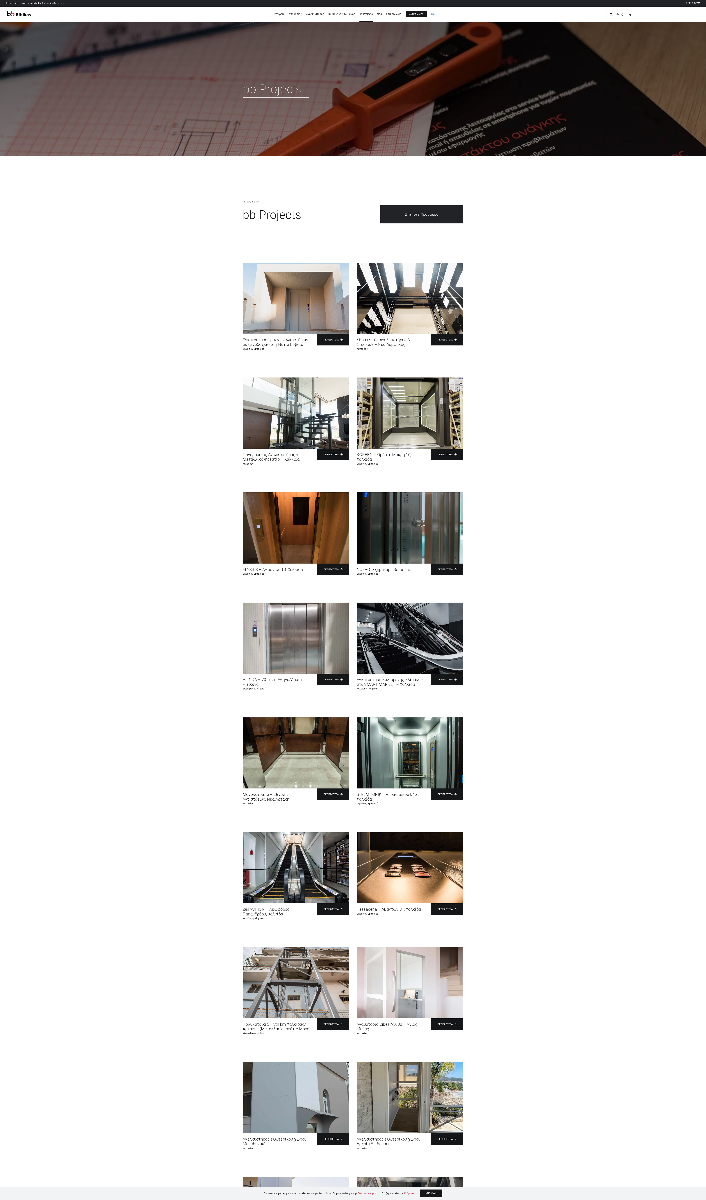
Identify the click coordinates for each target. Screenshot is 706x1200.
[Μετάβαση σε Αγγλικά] (432, 14)
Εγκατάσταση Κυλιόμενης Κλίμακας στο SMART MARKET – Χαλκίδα (390, 682)
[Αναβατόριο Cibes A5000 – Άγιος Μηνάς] (410, 948)
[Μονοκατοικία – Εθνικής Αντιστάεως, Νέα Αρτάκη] (296, 719)
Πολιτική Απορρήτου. (369, 1193)
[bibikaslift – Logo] (19, 13)
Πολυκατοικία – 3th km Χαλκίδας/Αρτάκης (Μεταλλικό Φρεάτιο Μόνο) (277, 1026)
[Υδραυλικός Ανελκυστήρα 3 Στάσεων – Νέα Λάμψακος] (410, 264)
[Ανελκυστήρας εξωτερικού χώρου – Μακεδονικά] (296, 1063)
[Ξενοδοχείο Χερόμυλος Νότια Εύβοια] (296, 264)
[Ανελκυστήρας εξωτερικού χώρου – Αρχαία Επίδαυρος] (410, 1063)
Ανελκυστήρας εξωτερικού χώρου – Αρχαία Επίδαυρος (390, 1141)
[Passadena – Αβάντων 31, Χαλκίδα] (410, 833)
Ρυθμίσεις (410, 1193)
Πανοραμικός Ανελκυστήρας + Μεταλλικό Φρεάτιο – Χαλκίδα (271, 457)
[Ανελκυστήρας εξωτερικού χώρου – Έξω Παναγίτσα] (296, 1178)
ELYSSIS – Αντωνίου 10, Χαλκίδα (273, 569)
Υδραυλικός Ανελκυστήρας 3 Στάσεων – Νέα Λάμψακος (383, 342)
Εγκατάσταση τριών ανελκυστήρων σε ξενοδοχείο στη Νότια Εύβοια (275, 342)
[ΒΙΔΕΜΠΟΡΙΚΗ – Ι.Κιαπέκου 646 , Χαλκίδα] (410, 719)
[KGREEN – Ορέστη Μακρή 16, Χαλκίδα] (410, 379)
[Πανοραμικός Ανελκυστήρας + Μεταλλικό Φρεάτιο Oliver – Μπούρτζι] (296, 379)
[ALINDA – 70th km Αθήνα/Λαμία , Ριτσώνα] (296, 604)
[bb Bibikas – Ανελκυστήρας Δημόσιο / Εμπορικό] (410, 1178)
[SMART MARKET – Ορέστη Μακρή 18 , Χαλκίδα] (410, 604)
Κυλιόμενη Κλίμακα (367, 688)
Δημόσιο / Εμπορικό (253, 348)
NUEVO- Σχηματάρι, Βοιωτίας (384, 569)
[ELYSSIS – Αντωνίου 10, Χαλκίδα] (296, 493)
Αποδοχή (431, 1193)
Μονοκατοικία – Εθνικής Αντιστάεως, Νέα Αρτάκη (266, 797)
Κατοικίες (362, 348)
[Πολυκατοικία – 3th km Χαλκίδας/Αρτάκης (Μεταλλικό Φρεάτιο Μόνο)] (296, 948)
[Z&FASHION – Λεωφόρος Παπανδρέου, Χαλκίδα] (296, 833)
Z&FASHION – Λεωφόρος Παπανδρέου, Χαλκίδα (266, 911)
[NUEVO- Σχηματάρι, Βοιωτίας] (410, 493)
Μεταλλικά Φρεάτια (253, 1033)
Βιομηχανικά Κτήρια (253, 688)
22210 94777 (693, 3)
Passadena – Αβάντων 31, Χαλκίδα (389, 909)
